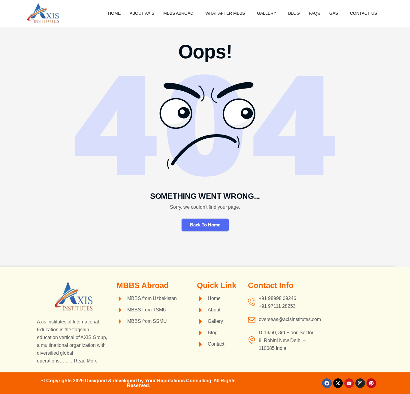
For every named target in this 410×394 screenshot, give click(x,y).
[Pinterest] (371, 383)
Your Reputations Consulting (179, 380)
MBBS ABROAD (178, 13)
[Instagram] (360, 383)
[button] (180, 13)
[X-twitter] (338, 383)
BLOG (294, 13)
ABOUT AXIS (142, 13)
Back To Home (205, 224)
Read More (86, 360)
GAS (333, 13)
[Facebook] (327, 383)
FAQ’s (314, 13)
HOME (114, 13)
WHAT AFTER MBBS (225, 13)
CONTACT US (363, 13)
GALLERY (266, 13)
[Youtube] (349, 383)
